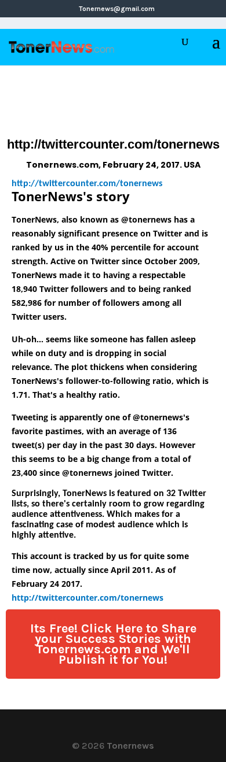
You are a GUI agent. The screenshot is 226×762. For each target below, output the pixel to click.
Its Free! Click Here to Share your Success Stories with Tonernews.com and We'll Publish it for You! (113, 644)
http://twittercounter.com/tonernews (87, 183)
